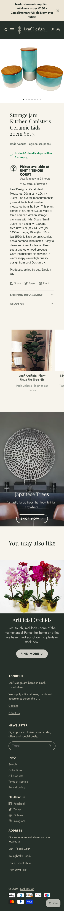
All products (16, 776)
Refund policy (17, 787)
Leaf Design (27, 889)
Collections (15, 770)
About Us (14, 713)
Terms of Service (18, 782)
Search (13, 764)
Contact (13, 706)
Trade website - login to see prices (30, 144)
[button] (23, 99)
